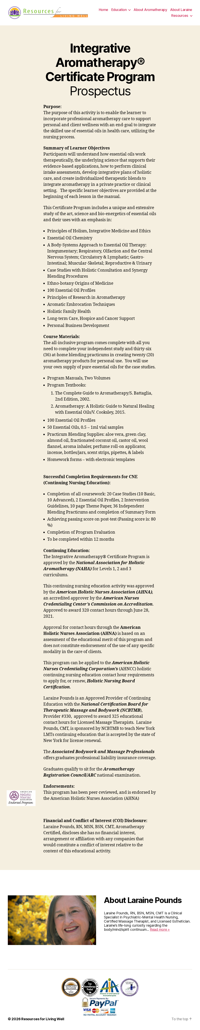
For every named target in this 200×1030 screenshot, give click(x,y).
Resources (179, 15)
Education (119, 10)
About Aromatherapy (150, 10)
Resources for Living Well (42, 1019)
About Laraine (181, 10)
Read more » (160, 929)
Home (103, 10)
